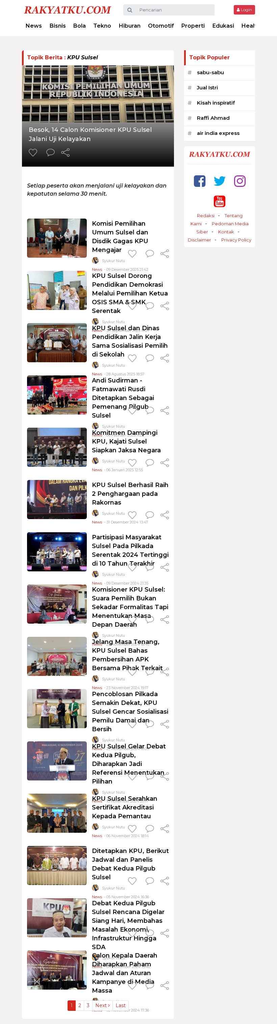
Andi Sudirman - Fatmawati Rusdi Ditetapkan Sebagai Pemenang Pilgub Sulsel (123, 398)
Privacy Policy (236, 240)
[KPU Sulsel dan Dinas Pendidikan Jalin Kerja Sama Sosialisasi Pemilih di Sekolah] (57, 342)
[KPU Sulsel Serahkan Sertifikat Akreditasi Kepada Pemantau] (57, 812)
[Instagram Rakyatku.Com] (240, 181)
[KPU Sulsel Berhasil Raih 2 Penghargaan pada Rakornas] (57, 499)
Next (101, 1005)
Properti (193, 26)
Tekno (102, 26)
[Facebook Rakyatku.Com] (200, 181)
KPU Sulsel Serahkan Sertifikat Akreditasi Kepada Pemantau (124, 807)
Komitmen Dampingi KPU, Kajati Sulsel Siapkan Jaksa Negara (126, 441)
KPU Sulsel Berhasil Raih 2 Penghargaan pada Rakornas (130, 493)
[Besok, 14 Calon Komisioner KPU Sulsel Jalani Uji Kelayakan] (98, 93)
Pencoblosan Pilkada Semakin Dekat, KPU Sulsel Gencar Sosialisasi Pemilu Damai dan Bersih (130, 711)
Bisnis (58, 26)
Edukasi (223, 26)
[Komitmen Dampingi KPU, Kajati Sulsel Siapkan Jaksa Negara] (57, 447)
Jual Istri (207, 87)
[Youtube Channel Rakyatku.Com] (219, 201)
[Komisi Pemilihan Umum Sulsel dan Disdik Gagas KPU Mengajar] (57, 237)
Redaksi (206, 215)
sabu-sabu (210, 72)
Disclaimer (199, 240)
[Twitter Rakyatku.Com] (219, 181)
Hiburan (130, 26)
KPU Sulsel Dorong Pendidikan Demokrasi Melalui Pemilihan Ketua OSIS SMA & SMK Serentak (130, 293)
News (34, 26)
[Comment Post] (50, 153)
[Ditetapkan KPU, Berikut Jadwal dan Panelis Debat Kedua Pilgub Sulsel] (57, 865)
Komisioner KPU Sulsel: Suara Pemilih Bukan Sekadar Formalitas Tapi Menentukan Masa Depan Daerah (130, 607)
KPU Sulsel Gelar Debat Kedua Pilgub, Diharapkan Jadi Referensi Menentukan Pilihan (129, 764)
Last (121, 1005)
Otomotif (161, 26)
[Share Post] (65, 153)
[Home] (67, 9)
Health (251, 26)
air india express (218, 133)
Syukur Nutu (113, 260)
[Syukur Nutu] (95, 262)
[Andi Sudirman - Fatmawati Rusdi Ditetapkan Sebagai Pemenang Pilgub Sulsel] (57, 394)
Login (246, 9)
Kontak (226, 231)
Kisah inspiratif (216, 102)
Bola (79, 26)
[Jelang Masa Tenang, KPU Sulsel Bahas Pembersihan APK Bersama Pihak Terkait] (57, 656)
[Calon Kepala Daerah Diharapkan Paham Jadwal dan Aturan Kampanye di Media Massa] (57, 969)
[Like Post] (34, 153)
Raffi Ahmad (213, 118)
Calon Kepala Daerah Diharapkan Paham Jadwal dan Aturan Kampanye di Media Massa (124, 973)
